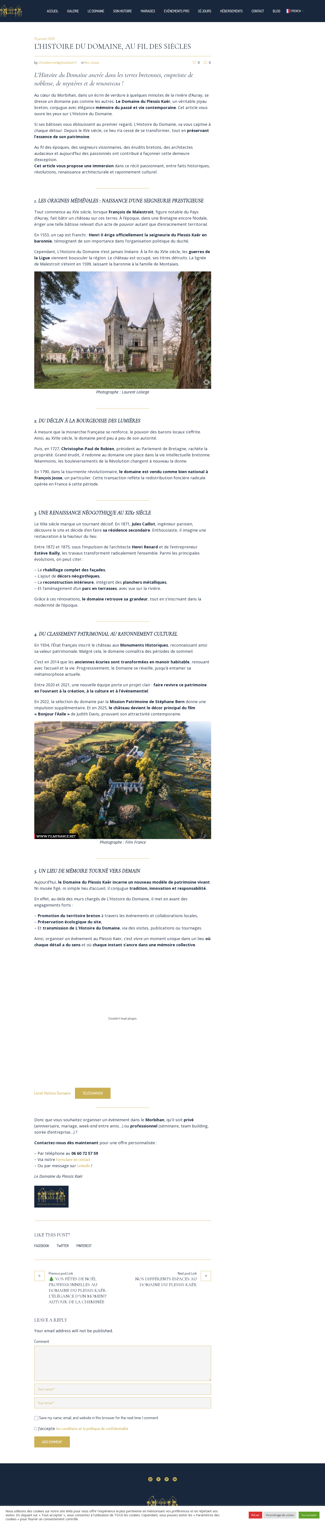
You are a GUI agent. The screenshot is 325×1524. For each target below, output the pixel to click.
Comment (41, 1341)
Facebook (41, 1246)
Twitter (63, 1246)
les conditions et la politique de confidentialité (92, 1428)
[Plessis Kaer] (162, 1505)
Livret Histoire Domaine (52, 1093)
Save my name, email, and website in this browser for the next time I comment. (99, 1417)
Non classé (91, 62)
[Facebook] (158, 1479)
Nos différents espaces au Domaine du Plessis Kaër (166, 1281)
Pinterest (84, 1246)
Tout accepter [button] (309, 1515)
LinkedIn (83, 1165)
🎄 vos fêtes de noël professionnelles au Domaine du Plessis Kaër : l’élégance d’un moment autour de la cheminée (78, 1290)
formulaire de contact (73, 1159)
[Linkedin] (175, 1479)
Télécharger (93, 1093)
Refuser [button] (255, 1515)
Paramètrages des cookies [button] (280, 1515)
